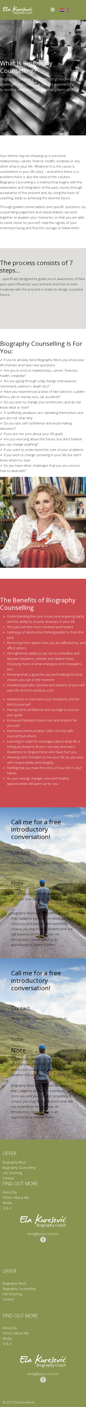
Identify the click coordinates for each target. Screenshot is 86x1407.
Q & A (7, 1208)
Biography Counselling (19, 1167)
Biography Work (14, 1162)
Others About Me (16, 1197)
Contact (8, 1178)
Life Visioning (12, 1173)
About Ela (10, 1192)
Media (7, 1202)
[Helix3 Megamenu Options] (53, 9)
